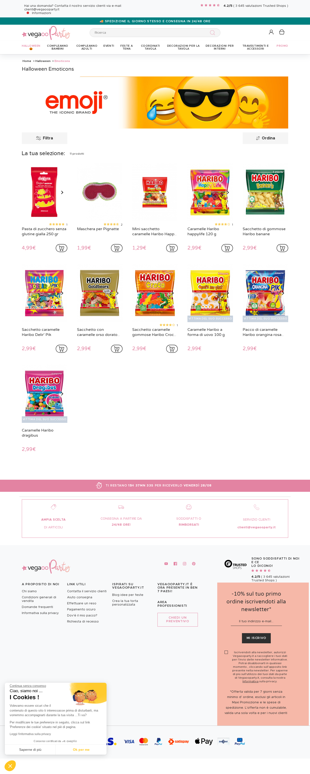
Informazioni (41, 13)
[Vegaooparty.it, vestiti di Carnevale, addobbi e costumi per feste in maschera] (46, 30)
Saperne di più (30, 749)
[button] (10, 766)
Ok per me (81, 749)
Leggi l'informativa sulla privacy (30, 734)
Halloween (43, 61)
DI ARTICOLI (53, 527)
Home (27, 61)
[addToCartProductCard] (61, 248)
